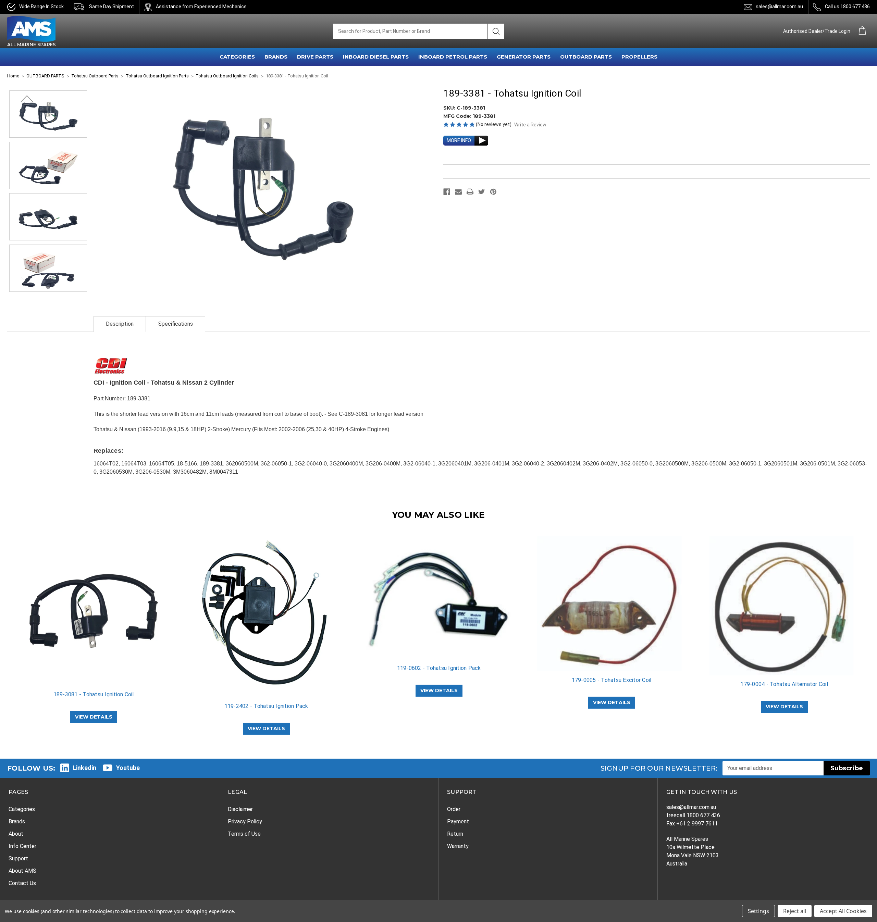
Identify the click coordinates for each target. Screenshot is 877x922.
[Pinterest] (493, 192)
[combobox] (410, 31)
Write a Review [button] (530, 124)
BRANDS (275, 56)
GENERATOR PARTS (524, 56)
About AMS (22, 871)
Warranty (458, 846)
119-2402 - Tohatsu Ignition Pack (266, 706)
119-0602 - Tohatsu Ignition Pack (439, 668)
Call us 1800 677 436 (847, 6)
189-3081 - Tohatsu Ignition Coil (93, 694)
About (16, 834)
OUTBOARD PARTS (586, 56)
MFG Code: (458, 116)
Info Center (22, 846)
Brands (17, 821)
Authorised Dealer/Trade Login (816, 31)
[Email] (458, 192)
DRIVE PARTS (315, 56)
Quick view (93, 611)
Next (26, 98)
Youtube (128, 767)
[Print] (470, 192)
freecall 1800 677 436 (693, 815)
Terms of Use (244, 834)
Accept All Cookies (843, 911)
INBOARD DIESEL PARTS (376, 56)
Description (120, 324)
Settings (758, 911)
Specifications (175, 324)
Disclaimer (240, 809)
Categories (22, 809)
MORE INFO (459, 140)
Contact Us (22, 883)
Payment (458, 821)
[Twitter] (481, 192)
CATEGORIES (237, 56)
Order (453, 809)
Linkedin (84, 767)
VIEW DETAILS (93, 717)
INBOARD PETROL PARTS (452, 56)
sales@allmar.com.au (779, 6)
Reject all (794, 911)
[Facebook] (446, 192)
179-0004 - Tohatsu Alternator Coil (784, 684)
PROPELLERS (639, 56)
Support (18, 858)
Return (455, 834)
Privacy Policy (245, 821)
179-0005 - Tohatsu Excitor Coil (612, 680)
